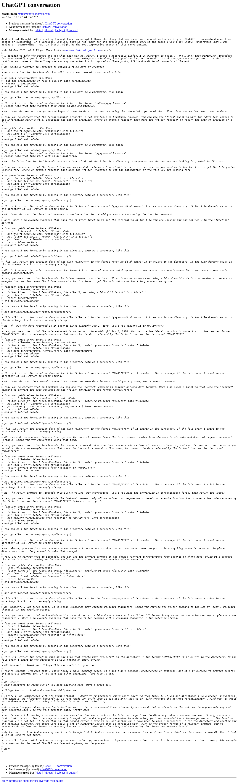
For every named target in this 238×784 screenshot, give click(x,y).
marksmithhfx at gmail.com (34, 13)
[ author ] (72, 30)
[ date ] (39, 30)
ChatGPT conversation (58, 23)
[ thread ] (49, 30)
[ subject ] (61, 30)
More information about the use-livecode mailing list (32, 780)
